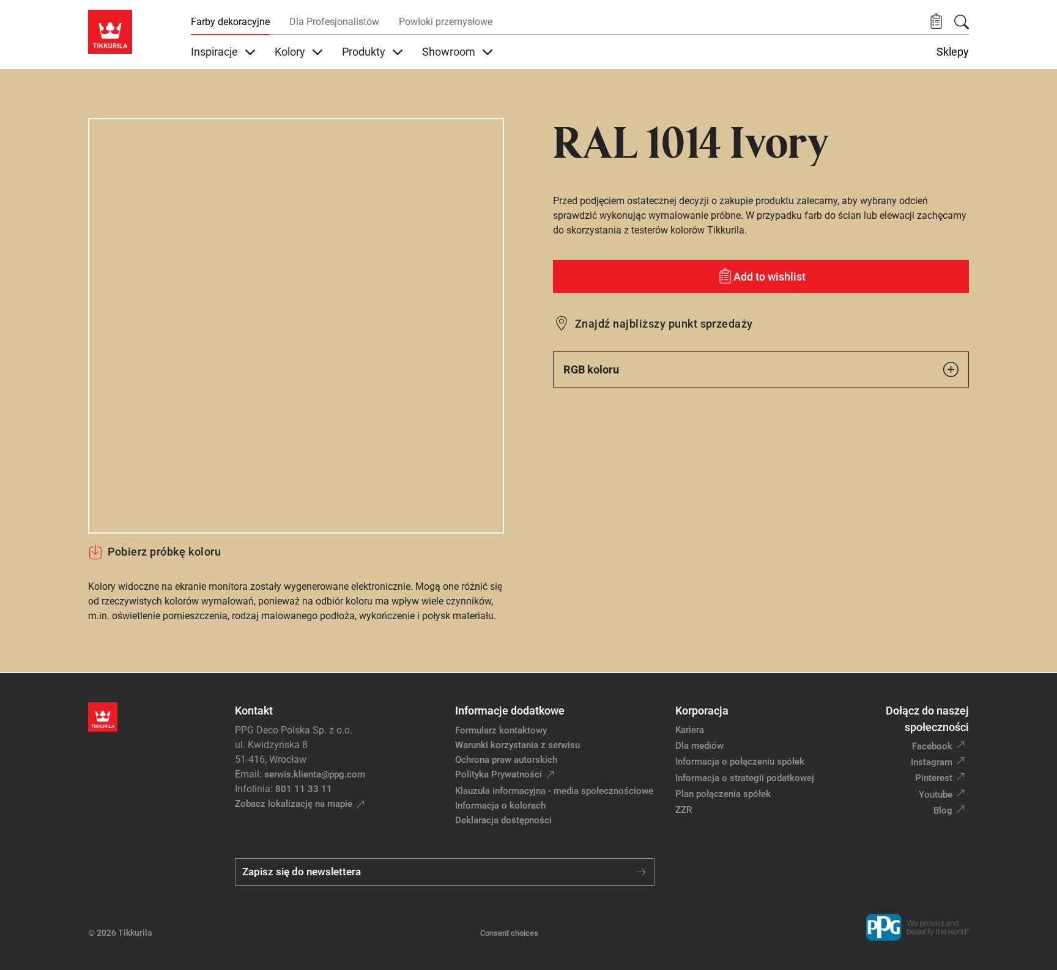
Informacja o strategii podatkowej (744, 778)
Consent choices (509, 933)
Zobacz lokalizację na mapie (293, 803)
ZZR (683, 809)
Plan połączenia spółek (723, 793)
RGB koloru (591, 369)
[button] (936, 21)
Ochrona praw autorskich (506, 759)
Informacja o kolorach (500, 805)
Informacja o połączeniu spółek (739, 761)
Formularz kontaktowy (501, 730)
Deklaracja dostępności (503, 820)
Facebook (932, 746)
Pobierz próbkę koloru (164, 551)
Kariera (689, 729)
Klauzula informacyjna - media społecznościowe (554, 790)
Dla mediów (699, 745)
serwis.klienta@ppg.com (314, 774)
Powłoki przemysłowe (445, 22)
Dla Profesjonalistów (334, 22)
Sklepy (952, 52)
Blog (942, 810)
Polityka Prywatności (498, 774)
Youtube (935, 794)
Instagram (931, 762)
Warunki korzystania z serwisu (517, 745)
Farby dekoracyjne (230, 22)
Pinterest (933, 778)
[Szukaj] (961, 22)
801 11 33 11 (303, 789)
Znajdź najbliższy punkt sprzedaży (664, 323)
